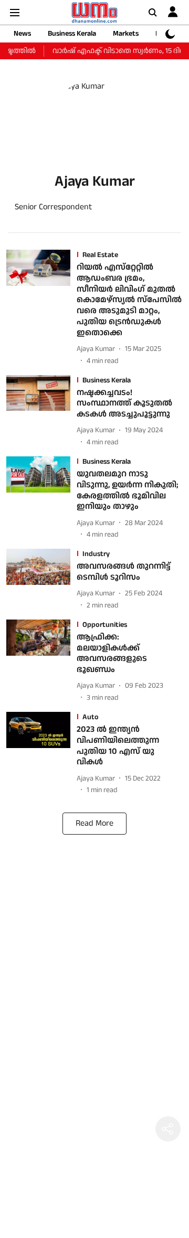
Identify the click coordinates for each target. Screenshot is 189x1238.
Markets (126, 33)
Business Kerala (72, 33)
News (22, 33)
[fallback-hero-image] (41, 308)
